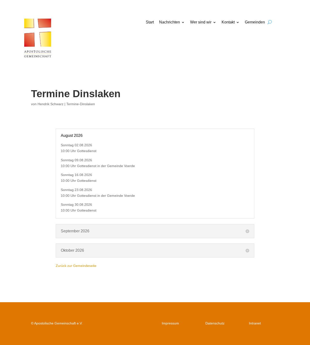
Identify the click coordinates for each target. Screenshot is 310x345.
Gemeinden (255, 22)
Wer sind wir (200, 22)
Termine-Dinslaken (80, 104)
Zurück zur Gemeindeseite (76, 266)
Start (150, 22)
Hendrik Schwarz (50, 104)
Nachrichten (169, 22)
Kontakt (228, 22)
